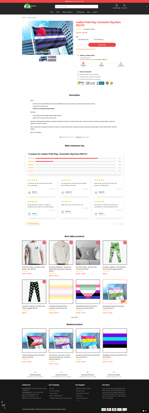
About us (51, 388)
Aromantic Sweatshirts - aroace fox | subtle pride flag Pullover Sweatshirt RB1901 (60, 269)
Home (24, 17)
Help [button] (146, 410)
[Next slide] (70, 38)
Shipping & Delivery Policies (83, 388)
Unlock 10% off (3, 405)
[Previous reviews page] (113, 224)
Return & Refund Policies (82, 393)
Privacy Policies (53, 393)
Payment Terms (80, 391)
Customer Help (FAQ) (81, 398)
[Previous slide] (25, 38)
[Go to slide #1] (43, 59)
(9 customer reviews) (89, 29)
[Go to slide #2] (52, 59)
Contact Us (79, 395)
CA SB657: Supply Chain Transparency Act (60, 398)
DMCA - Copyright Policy (55, 395)
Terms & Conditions (54, 391)
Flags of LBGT (32, 17)
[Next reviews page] (121, 224)
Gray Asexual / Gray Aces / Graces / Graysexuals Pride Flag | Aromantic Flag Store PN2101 (60, 357)
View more (74, 317)
